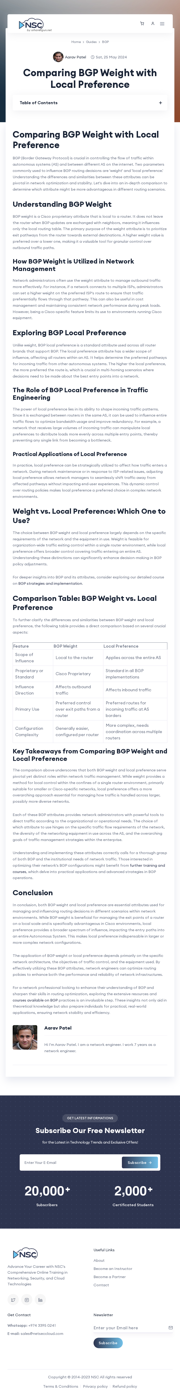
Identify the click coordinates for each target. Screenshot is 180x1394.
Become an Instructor (113, 1268)
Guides (91, 42)
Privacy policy (95, 1386)
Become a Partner (110, 1276)
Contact (101, 1285)
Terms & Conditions (60, 1386)
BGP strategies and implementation (50, 583)
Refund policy (124, 1386)
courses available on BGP (35, 1000)
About (99, 1260)
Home (76, 42)
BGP (105, 42)
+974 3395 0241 (42, 1325)
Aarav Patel (75, 57)
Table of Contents (39, 102)
